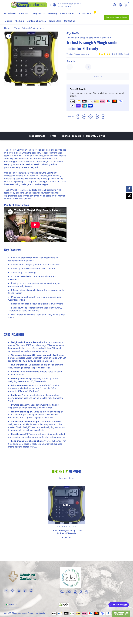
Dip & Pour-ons (85, 13)
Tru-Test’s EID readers (36, 175)
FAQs (53, 135)
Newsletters (55, 21)
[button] (114, 5)
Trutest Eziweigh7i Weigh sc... (29, 28)
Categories (36, 13)
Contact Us (69, 21)
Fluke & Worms (67, 13)
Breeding (52, 13)
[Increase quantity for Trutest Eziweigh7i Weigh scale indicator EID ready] (88, 67)
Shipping (84, 37)
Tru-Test (12, 149)
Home (7, 28)
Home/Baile (9, 13)
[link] (66, 5)
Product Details (36, 135)
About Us (23, 13)
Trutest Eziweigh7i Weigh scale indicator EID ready (66, 532)
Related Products (71, 135)
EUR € (12, 605)
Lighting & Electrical (36, 21)
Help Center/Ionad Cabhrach (116, 17)
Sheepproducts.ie (81, 54)
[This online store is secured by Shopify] (63, 604)
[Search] (114, 5)
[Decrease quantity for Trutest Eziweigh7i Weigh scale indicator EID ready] (69, 67)
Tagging (8, 21)
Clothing (19, 21)
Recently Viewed (95, 135)
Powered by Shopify (36, 613)
